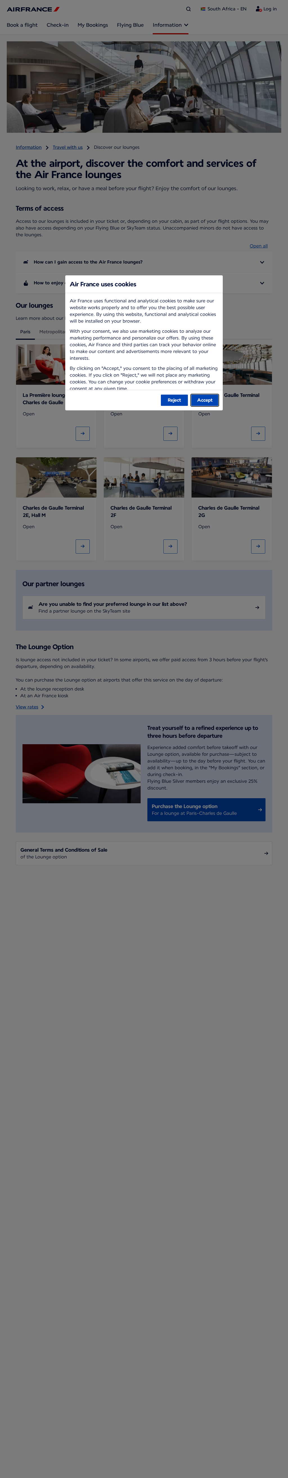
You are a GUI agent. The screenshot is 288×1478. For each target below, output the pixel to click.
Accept (205, 400)
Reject (174, 400)
